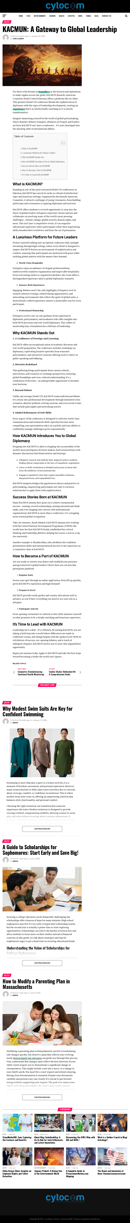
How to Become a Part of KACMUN (36, 170)
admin (15, 723)
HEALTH (61, 15)
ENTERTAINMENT (40, 15)
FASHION (52, 15)
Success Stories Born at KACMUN (36, 166)
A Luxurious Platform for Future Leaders (38, 153)
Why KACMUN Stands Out (33, 157)
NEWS (80, 15)
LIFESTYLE (71, 15)
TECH (28, 15)
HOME (21, 15)
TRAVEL (88, 15)
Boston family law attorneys (27, 1058)
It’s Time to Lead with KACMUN (35, 175)
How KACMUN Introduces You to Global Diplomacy (43, 161)
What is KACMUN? (30, 148)
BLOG (96, 15)
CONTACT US (106, 15)
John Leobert (18, 39)
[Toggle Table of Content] (62, 143)
